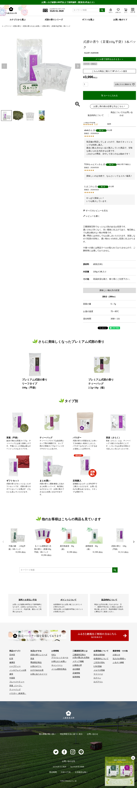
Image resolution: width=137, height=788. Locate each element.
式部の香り (17, 26)
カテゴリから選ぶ (18, 20)
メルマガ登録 (99, 670)
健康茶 (12, 662)
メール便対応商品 (58, 669)
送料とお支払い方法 (28, 600)
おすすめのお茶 (36, 670)
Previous (4, 66)
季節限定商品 (36, 662)
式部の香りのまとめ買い (32, 26)
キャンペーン (57, 665)
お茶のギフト (36, 666)
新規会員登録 (99, 655)
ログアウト (98, 682)
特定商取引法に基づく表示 (71, 734)
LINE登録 (98, 666)
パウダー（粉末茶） (17, 693)
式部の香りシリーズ (54, 20)
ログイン (97, 678)
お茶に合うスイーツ (38, 674)
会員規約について (101, 659)
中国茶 (12, 678)
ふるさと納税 (118, 662)
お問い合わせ (92, 734)
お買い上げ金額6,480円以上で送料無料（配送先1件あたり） (68, 2)
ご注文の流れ (99, 662)
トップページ (6, 26)
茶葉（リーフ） (15, 686)
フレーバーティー (16, 682)
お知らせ (116, 655)
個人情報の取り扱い (47, 734)
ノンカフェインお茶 (17, 670)
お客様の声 (77, 665)
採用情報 (76, 677)
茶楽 (32, 659)
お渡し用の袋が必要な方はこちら (108, 106)
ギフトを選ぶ (88, 20)
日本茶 (12, 655)
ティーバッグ (15, 690)
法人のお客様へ (119, 659)
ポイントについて (68, 600)
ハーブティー (15, 666)
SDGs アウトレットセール (59, 656)
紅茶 (11, 659)
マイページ (98, 674)
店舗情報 (76, 673)
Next (77, 66)
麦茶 (11, 674)
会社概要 (76, 669)
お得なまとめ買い (58, 661)
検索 (102, 10)
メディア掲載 (78, 661)
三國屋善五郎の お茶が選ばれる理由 (81, 656)
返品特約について (96, 115)
